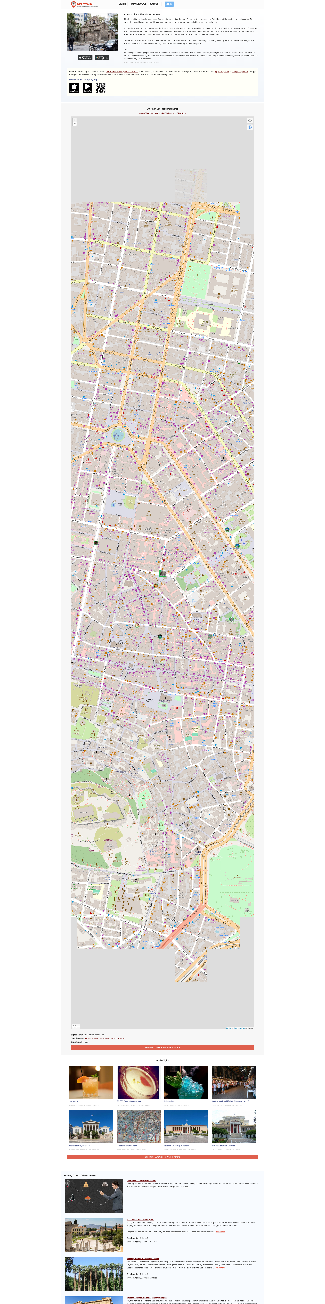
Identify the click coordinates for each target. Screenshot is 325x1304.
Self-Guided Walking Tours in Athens (122, 71)
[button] (162, 573)
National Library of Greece (79, 1145)
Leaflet (228, 1028)
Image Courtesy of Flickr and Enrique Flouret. (131, 1150)
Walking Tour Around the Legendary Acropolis (147, 1298)
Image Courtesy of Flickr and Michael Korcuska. (84, 1105)
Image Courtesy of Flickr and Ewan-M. (176, 1105)
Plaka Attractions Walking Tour (140, 1219)
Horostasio (73, 1101)
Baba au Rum (169, 1101)
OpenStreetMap (239, 1028)
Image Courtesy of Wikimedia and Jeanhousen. (227, 1105)
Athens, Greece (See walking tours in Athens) (105, 1038)
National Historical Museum (223, 1145)
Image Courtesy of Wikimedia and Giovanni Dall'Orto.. (141, 62)
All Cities (123, 4)
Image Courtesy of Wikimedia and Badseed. (226, 1150)
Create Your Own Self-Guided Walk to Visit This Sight (162, 113)
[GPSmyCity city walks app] (84, 4)
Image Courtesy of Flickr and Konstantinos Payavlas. (133, 1105)
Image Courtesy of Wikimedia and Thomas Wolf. (84, 1150)
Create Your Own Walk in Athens (141, 1180)
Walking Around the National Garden (143, 1258)
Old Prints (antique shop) (127, 1145)
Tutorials (154, 4)
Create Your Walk (138, 4)
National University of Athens (176, 1145)
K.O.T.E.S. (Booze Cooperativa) (129, 1101)
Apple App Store (222, 71)
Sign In (169, 4)
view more (220, 1232)
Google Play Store (240, 71)
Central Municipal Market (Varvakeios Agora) (230, 1101)
